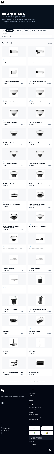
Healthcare (31, 412)
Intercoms (33, 30)
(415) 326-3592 (6, 430)
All (3, 30)
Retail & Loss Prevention (34, 414)
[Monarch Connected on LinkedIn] (2, 403)
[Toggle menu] (51, 2)
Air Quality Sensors (42, 30)
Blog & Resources (32, 397)
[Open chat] (50, 450)
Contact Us (31, 400)
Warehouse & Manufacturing (35, 417)
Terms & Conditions (35, 451)
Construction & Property (34, 409)
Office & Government (33, 419)
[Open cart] (48, 2)
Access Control (19, 30)
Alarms (26, 30)
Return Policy (43, 451)
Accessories (5, 33)
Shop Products (32, 393)
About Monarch (32, 395)
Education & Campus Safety (35, 407)
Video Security (10, 30)
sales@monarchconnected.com (10, 433)
